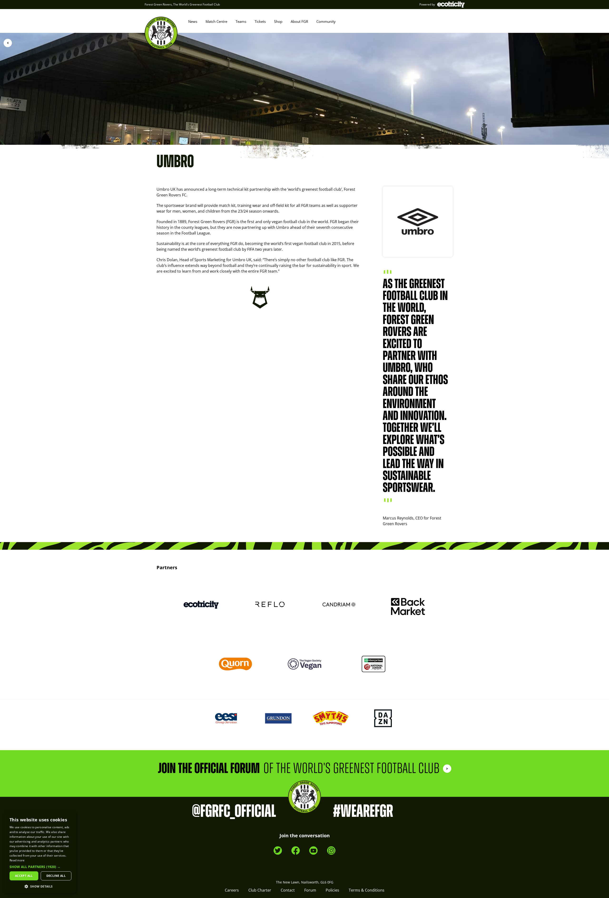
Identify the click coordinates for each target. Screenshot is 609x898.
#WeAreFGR (363, 811)
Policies (332, 890)
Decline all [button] (56, 876)
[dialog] (40, 852)
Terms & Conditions (366, 890)
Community (326, 21)
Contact (288, 890)
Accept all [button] (24, 876)
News (192, 21)
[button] (40, 866)
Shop (278, 21)
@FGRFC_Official (234, 811)
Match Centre (216, 21)
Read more (17, 860)
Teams (241, 21)
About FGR (299, 21)
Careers (232, 890)
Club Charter (259, 890)
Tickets (260, 21)
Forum (310, 890)
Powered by (427, 4)
